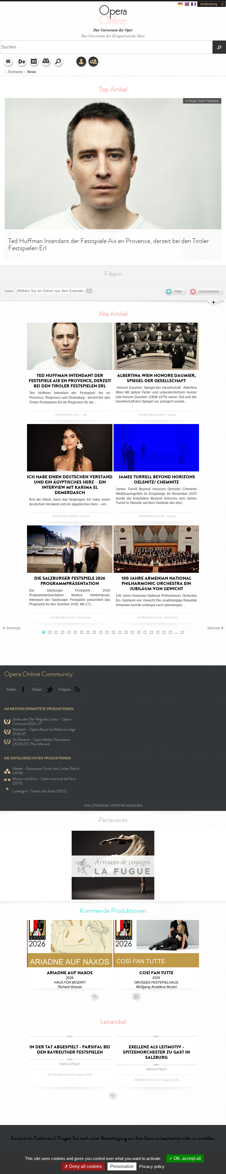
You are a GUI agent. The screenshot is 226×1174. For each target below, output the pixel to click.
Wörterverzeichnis (46, 62)
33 (182, 632)
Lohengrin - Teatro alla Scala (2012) (39, 791)
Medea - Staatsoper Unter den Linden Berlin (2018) (45, 771)
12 (113, 632)
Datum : (10, 291)
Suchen (58, 62)
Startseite (15, 71)
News (31, 71)
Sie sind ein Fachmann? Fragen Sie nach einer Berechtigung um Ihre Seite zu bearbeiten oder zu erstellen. (113, 1138)
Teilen (11, 689)
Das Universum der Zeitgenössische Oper (113, 35)
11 (107, 632)
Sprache (22, 62)
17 (145, 632)
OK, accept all (187, 1158)
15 (132, 632)
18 (151, 632)
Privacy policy (152, 1166)
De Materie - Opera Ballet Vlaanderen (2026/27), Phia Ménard (41, 742)
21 (170, 632)
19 (157, 632)
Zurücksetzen (209, 291)
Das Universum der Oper (113, 30)
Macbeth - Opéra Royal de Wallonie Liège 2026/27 (44, 731)
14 (126, 632)
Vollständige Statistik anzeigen (113, 806)
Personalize (122, 1166)
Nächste (214, 628)
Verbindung (208, 4)
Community (93, 62)
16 (138, 632)
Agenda (34, 62)
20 (164, 632)
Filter (178, 291)
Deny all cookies (85, 1166)
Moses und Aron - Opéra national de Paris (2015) (44, 781)
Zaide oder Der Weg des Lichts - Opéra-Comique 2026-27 (42, 721)
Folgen (65, 689)
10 (100, 632)
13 (119, 632)
